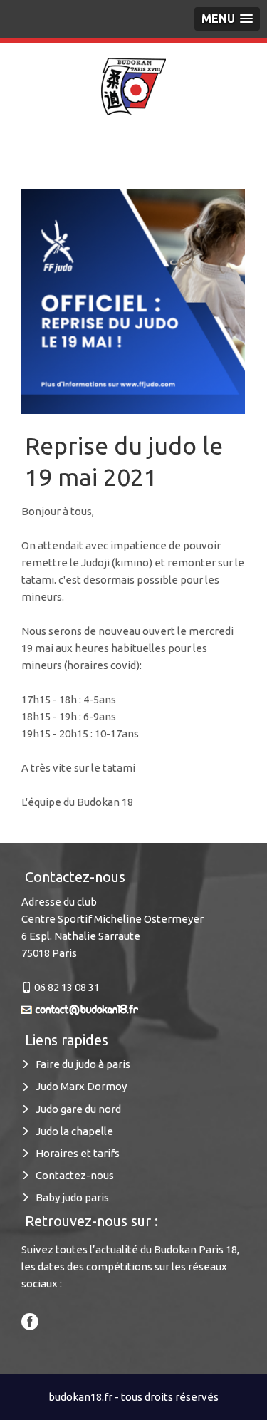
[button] (227, 19)
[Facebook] (29, 1320)
